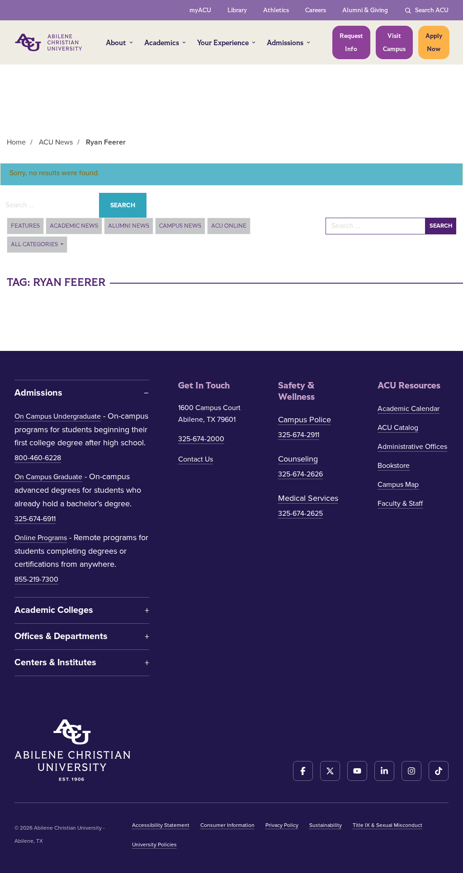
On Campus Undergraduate (57, 416)
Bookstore (394, 465)
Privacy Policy (281, 825)
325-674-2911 (298, 434)
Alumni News (128, 225)
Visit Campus (394, 42)
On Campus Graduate (48, 476)
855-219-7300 (36, 579)
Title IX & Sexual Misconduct (387, 825)
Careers (315, 10)
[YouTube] (357, 771)
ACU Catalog (398, 427)
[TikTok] (439, 771)
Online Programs (40, 537)
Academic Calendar (408, 408)
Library (237, 10)
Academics (161, 42)
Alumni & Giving (365, 10)
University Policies (154, 844)
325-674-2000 (201, 439)
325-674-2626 (300, 474)
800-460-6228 (37, 457)
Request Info (351, 42)
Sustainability (325, 825)
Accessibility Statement (160, 825)
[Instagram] (411, 771)
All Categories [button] (35, 244)
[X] (330, 771)
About (116, 42)
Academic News (74, 225)
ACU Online (228, 225)
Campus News (180, 225)
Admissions (285, 42)
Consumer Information (227, 825)
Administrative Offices (412, 446)
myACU (200, 10)
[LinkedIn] (384, 771)
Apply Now (433, 42)
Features (25, 225)
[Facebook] (303, 771)
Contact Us (195, 459)
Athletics (276, 10)
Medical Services (308, 498)
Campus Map (398, 484)
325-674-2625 (300, 513)
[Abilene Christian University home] (49, 42)
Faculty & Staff (400, 503)
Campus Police (304, 420)
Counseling (298, 459)
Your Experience (223, 42)
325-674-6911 (35, 518)
